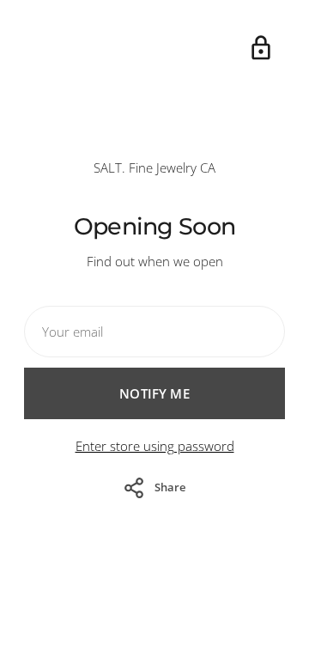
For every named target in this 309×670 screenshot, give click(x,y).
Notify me (154, 393)
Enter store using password (155, 445)
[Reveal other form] (261, 48)
